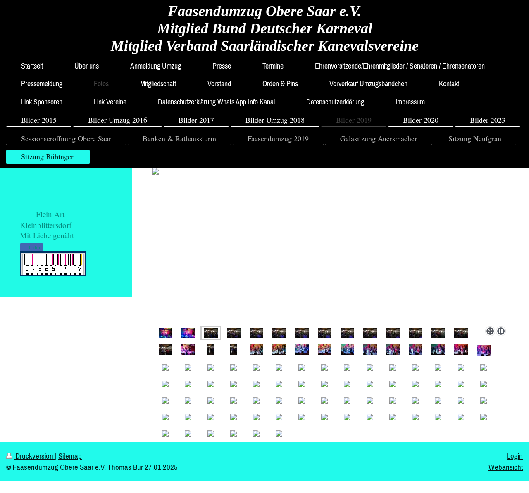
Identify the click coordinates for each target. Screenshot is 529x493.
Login (515, 455)
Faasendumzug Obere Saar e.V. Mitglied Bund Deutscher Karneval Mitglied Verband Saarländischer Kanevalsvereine (265, 28)
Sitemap (70, 455)
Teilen (34, 248)
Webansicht (505, 467)
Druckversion (34, 455)
